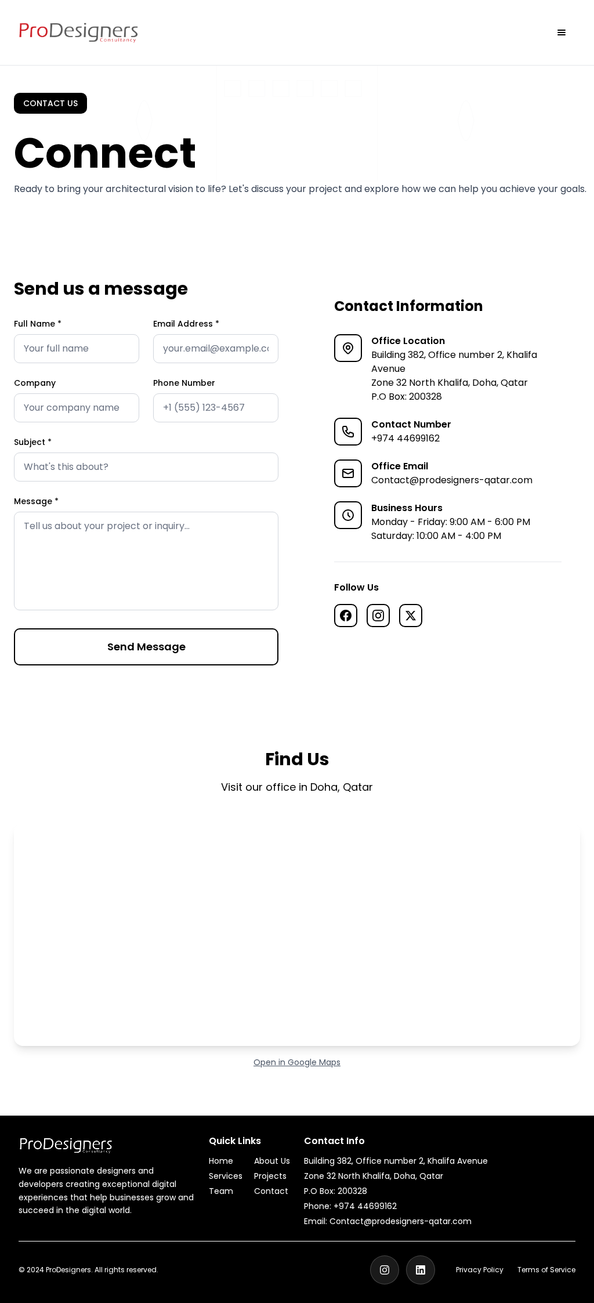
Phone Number (184, 383)
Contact (271, 1191)
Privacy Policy (480, 1270)
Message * (36, 501)
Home (221, 1161)
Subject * (33, 442)
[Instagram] (384, 1269)
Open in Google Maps (297, 1062)
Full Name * (37, 324)
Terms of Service (546, 1270)
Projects (270, 1176)
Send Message (146, 646)
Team (221, 1191)
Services (225, 1176)
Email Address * (186, 324)
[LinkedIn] (420, 1269)
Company (35, 383)
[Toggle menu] (561, 32)
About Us (272, 1161)
